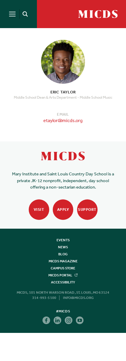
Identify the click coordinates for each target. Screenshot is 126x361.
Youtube (80, 320)
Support (87, 209)
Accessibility (63, 282)
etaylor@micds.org (63, 120)
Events (63, 240)
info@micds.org (78, 297)
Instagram (68, 320)
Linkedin (57, 320)
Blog (63, 254)
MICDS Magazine (63, 261)
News (63, 247)
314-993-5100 (44, 297)
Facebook (46, 320)
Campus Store (63, 268)
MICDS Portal (60, 275)
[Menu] (12, 14)
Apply (63, 209)
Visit (39, 209)
